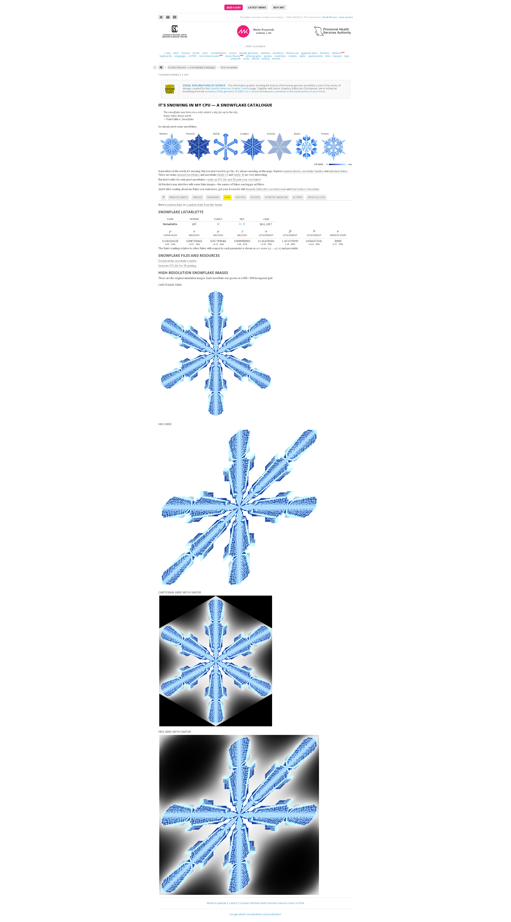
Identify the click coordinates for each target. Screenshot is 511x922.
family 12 (222, 174)
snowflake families (313, 171)
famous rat (292, 53)
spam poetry (315, 56)
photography (253, 56)
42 (218, 224)
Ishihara (336, 53)
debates (265, 53)
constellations (218, 53)
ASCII (176, 53)
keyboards (166, 56)
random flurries (292, 171)
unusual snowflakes (188, 174)
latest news (257, 7)
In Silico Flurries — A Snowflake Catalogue (191, 67)
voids (246, 58)
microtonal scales (209, 56)
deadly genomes (248, 53)
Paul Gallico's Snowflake (305, 189)
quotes (268, 56)
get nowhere (330, 17)
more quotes (346, 17)
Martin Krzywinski (216, 903)
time (327, 56)
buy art (279, 7)
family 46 (238, 174)
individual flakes (338, 171)
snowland (213, 197)
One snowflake (229, 67)
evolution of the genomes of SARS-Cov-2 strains (232, 91)
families (197, 197)
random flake (174, 204)
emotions (278, 53)
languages (180, 56)
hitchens (324, 53)
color (205, 53)
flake (227, 197)
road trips (280, 56)
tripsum (337, 56)
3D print (298, 197)
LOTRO (193, 56)
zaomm (276, 58)
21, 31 (242, 224)
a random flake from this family (204, 204)
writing (265, 58)
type (346, 56)
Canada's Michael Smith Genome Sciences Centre (267, 903)
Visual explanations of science (204, 85)
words (255, 58)
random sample (178, 197)
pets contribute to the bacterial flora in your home (296, 91)
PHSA (301, 903)
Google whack (238, 914)
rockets (292, 56)
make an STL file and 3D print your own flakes (234, 179)
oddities (240, 197)
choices (185, 53)
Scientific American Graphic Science (230, 88)
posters (255, 197)
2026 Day (233, 7)
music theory (232, 56)
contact (233, 903)
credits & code (316, 197)
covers (233, 53)
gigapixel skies (309, 53)
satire (302, 56)
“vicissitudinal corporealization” (264, 914)
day (167, 53)
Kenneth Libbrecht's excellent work (266, 189)
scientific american (276, 197)
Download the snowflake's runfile (177, 261)
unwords (236, 58)
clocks (195, 53)
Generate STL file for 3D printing (177, 265)
